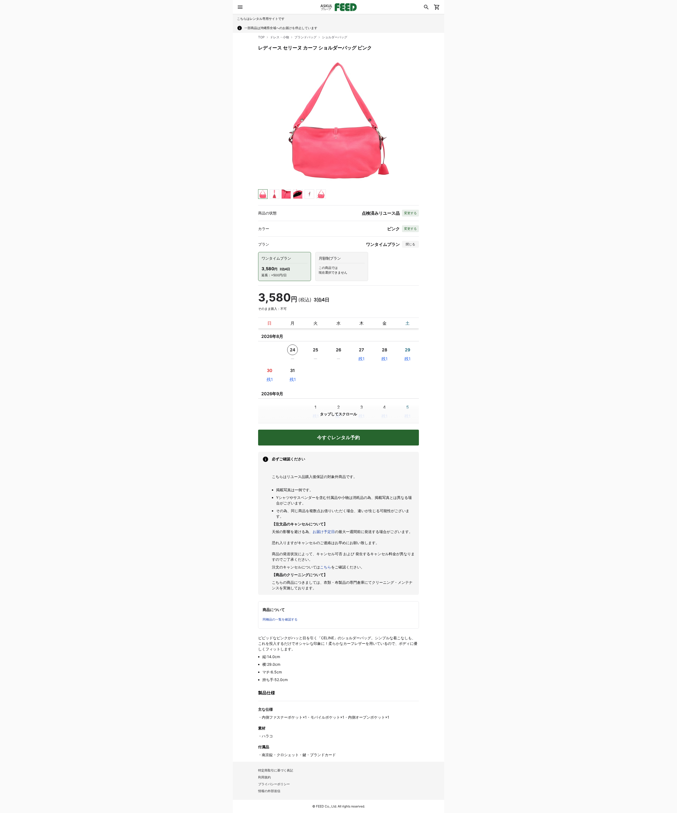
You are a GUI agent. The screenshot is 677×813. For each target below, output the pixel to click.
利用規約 (264, 777)
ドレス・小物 (279, 37)
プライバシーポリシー (274, 784)
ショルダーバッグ (334, 37)
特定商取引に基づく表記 (275, 770)
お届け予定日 (324, 531)
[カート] (437, 7)
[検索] (426, 7)
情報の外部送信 (269, 791)
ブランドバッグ (305, 37)
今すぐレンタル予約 (338, 437)
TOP (261, 37)
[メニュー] (240, 7)
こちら (325, 567)
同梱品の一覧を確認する (280, 619)
